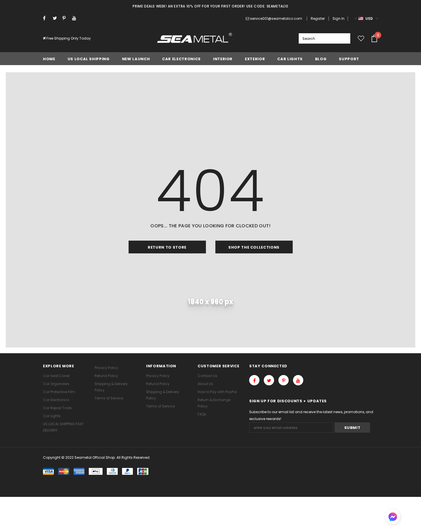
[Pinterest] (66, 18)
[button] (392, 517)
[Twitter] (56, 18)
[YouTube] (75, 18)
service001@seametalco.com (276, 18)
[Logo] (195, 38)
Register (318, 18)
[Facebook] (46, 18)
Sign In (339, 18)
